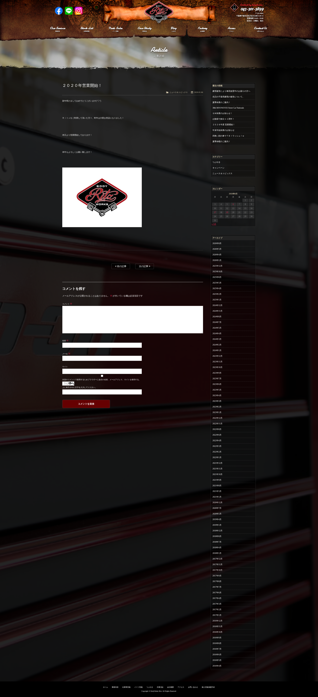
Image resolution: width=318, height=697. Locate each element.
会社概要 (170, 687)
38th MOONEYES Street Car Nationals (228, 108)
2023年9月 (216, 373)
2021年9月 (216, 480)
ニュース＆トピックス (178, 92)
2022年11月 (217, 423)
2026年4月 (216, 254)
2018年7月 (216, 542)
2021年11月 (217, 469)
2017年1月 (216, 615)
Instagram (79, 11)
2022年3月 (216, 446)
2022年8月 (216, 429)
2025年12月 (217, 266)
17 (215, 212)
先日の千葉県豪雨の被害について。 (228, 97)
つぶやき (216, 162)
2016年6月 (216, 654)
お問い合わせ (193, 687)
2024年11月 (217, 311)
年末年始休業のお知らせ (223, 130)
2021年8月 (216, 485)
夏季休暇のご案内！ (221, 141)
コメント (67, 304)
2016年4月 (216, 666)
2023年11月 (217, 362)
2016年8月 (216, 643)
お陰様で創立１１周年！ (223, 119)
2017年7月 (216, 587)
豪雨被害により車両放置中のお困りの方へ (231, 91)
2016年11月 (217, 626)
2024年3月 (216, 339)
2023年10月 (217, 367)
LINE (69, 11)
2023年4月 (216, 395)
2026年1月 (216, 260)
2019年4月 (216, 519)
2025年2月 (216, 294)
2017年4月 (216, 598)
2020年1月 (216, 514)
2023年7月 (216, 378)
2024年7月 (216, 322)
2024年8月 (216, 316)
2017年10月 (217, 570)
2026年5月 (216, 249)
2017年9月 (216, 576)
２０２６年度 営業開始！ (223, 124)
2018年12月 (217, 531)
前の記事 (121, 266)
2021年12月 (217, 463)
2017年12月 (217, 559)
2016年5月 (216, 660)
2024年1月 (216, 350)
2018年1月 (216, 553)
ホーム (105, 687)
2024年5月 (216, 328)
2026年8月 (216, 243)
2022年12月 (217, 418)
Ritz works (159, 12)
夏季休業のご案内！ (221, 102)
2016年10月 (217, 632)
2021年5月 (216, 491)
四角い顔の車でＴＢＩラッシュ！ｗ (228, 136)
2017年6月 (216, 592)
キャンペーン (218, 168)
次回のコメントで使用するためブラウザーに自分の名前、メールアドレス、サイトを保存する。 (101, 380)
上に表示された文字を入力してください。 (79, 387)
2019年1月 (216, 525)
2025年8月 (216, 277)
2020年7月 (216, 508)
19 (227, 212)
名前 (65, 341)
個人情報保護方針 (208, 687)
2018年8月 (216, 536)
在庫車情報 (126, 687)
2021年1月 (216, 497)
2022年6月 (216, 435)
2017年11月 (217, 564)
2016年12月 (217, 621)
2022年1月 (216, 457)
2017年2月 (216, 609)
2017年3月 (216, 604)
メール (66, 354)
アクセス (181, 687)
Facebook (59, 11)
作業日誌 (160, 687)
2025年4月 (216, 288)
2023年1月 (216, 412)
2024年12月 (217, 305)
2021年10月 (217, 474)
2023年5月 (216, 390)
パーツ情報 (138, 687)
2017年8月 (216, 581)
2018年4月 (216, 547)
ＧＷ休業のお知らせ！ (222, 113)
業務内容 (115, 687)
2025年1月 (216, 300)
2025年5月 (216, 283)
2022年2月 (216, 452)
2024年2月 (216, 345)
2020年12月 (217, 502)
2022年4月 (216, 440)
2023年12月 (217, 356)
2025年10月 (217, 271)
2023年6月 (216, 384)
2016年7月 (216, 649)
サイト (65, 367)
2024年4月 (216, 333)
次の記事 (144, 266)
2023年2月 (216, 407)
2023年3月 (216, 401)
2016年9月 (216, 638)
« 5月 (214, 224)
